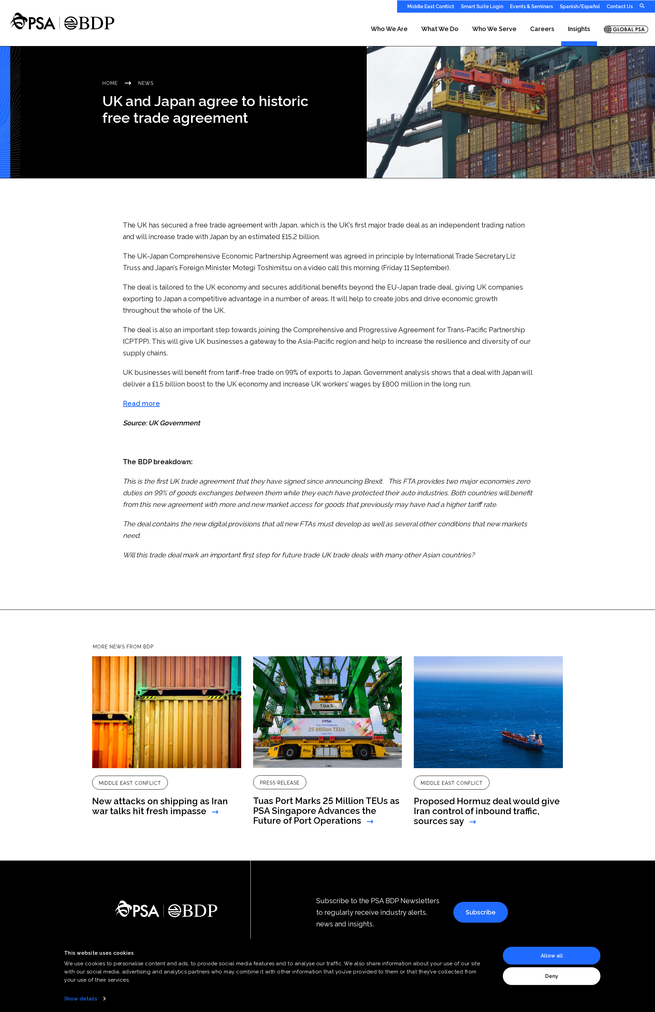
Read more (141, 403)
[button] (389, 29)
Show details (80, 999)
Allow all (552, 956)
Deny (551, 976)
